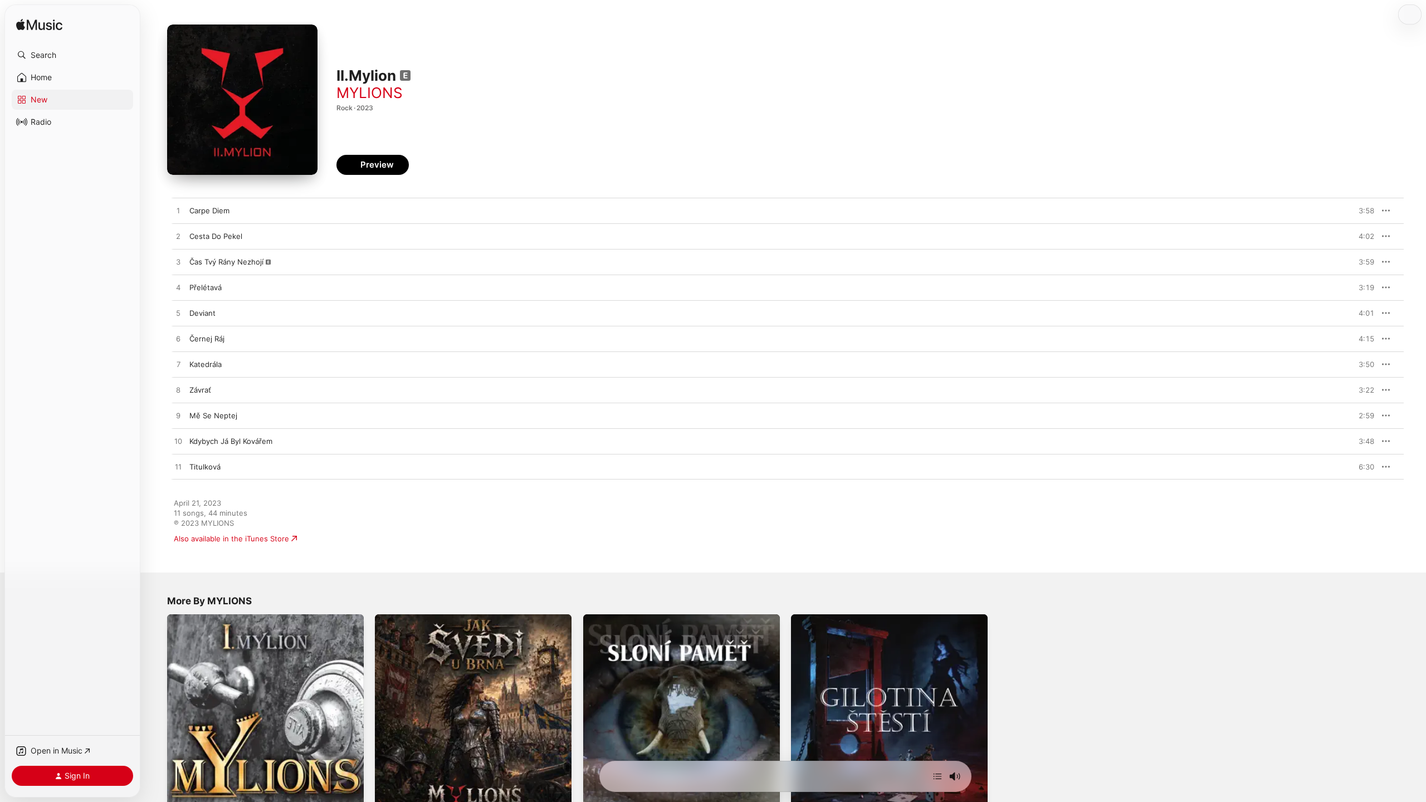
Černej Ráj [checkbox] (206, 338)
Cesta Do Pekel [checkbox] (215, 236)
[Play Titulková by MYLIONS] (178, 467)
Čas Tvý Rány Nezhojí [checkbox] (226, 261)
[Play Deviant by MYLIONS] (178, 314)
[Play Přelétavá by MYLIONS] (178, 288)
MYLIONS (369, 92)
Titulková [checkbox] (205, 466)
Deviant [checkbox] (202, 313)
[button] (72, 55)
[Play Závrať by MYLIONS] (178, 390)
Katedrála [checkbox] (205, 364)
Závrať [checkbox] (200, 389)
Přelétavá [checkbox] (205, 287)
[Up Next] (937, 776)
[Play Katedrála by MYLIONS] (178, 365)
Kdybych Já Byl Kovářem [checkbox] (230, 441)
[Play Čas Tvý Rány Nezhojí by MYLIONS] (178, 262)
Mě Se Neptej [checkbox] (213, 415)
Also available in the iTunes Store (231, 538)
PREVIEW (1362, 210)
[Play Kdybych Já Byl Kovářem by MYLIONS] (178, 442)
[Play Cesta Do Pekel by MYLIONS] (178, 237)
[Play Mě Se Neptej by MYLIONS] (178, 416)
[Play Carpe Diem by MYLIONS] (178, 211)
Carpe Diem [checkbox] (209, 210)
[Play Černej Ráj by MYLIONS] (178, 339)
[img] (39, 25)
